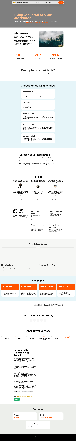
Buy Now (17, 399)
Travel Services (44, 2)
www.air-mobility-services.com (22, 2)
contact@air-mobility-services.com (33, 22)
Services (37, 2)
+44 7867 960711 (17, 417)
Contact (50, 2)
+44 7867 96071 (45, 22)
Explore (61, 2)
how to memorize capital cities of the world (24, 396)
